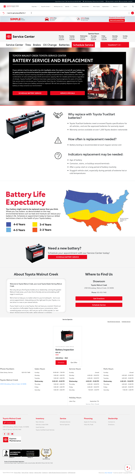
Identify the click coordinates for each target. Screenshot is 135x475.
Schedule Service (83, 44)
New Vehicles (40, 422)
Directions (111, 424)
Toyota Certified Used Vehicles (45, 430)
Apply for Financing (90, 422)
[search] (133, 6)
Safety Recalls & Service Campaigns (57, 472)
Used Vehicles (40, 427)
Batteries (64, 44)
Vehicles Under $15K (42, 424)
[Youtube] (12, 434)
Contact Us (10, 423)
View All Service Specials (113, 321)
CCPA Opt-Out (71, 472)
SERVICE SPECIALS (67, 93)
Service (63, 418)
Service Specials (65, 424)
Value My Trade (88, 424)
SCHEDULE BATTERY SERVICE (30, 93)
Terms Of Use (25, 472)
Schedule (61, 362)
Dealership (113, 418)
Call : (114, 45)
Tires (28, 44)
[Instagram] (8, 434)
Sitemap (31, 472)
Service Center (14, 44)
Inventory (40, 418)
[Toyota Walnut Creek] (11, 6)
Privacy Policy (17, 472)
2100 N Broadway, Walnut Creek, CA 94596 (13, 384)
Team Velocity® (108, 472)
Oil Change (50, 44)
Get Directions (99, 298)
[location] (83, 1)
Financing (88, 418)
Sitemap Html (37, 472)
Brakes (37, 44)
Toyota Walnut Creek (8, 472)
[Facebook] (4, 434)
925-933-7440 (26, 372)
